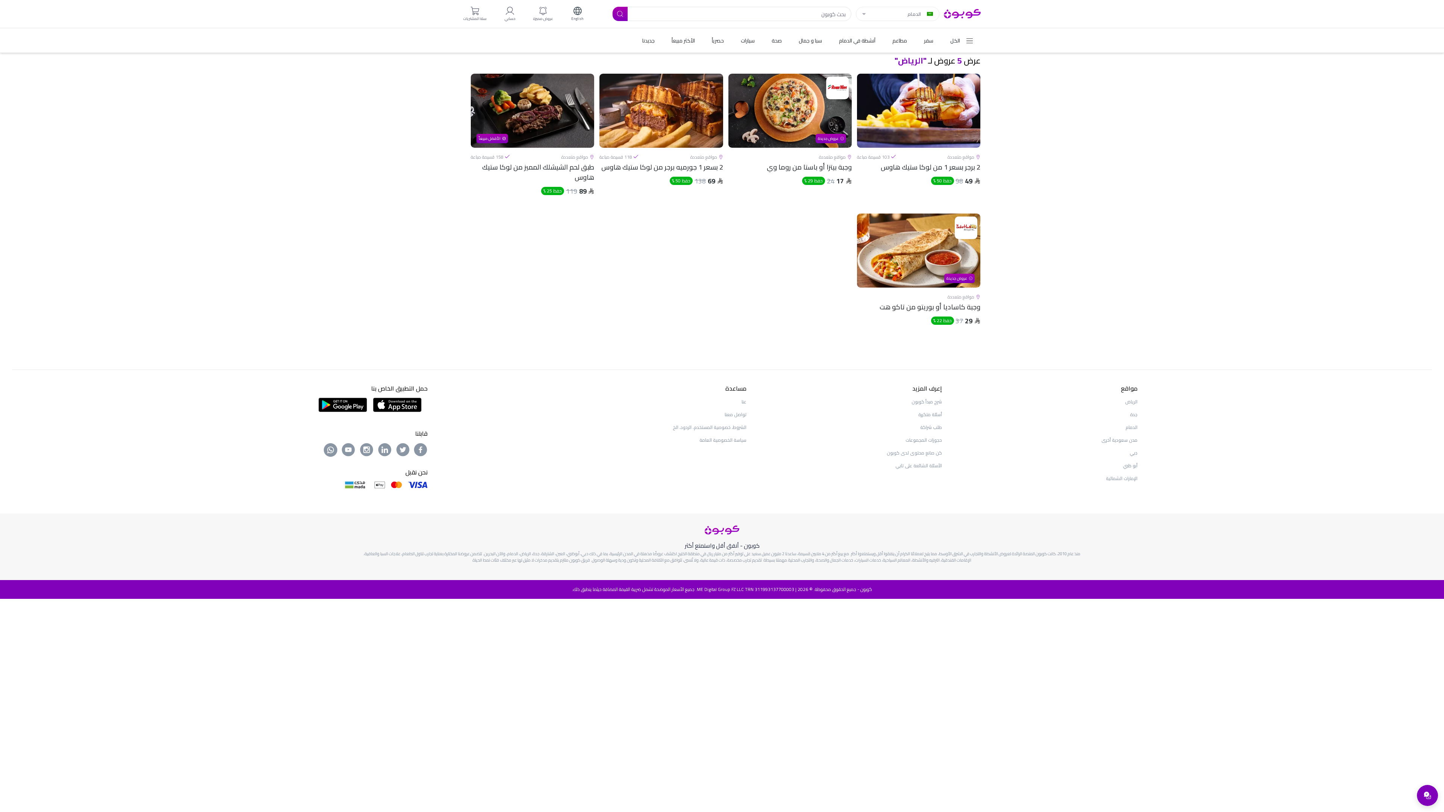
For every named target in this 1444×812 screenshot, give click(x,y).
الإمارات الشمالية (1122, 478)
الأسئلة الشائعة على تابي (918, 465)
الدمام (1131, 427)
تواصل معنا (735, 414)
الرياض (1131, 401)
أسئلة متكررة (930, 414)
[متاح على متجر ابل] (397, 404)
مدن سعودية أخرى (1119, 440)
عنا (744, 401)
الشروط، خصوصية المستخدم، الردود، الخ (709, 427)
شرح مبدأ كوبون (927, 401)
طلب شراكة (931, 427)
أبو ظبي (1130, 465)
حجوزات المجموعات (924, 440)
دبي (1134, 452)
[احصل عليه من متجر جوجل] (343, 404)
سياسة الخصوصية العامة (722, 440)
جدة (1134, 414)
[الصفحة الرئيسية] (962, 13)
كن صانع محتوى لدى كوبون (914, 452)
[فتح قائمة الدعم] (1427, 795)
